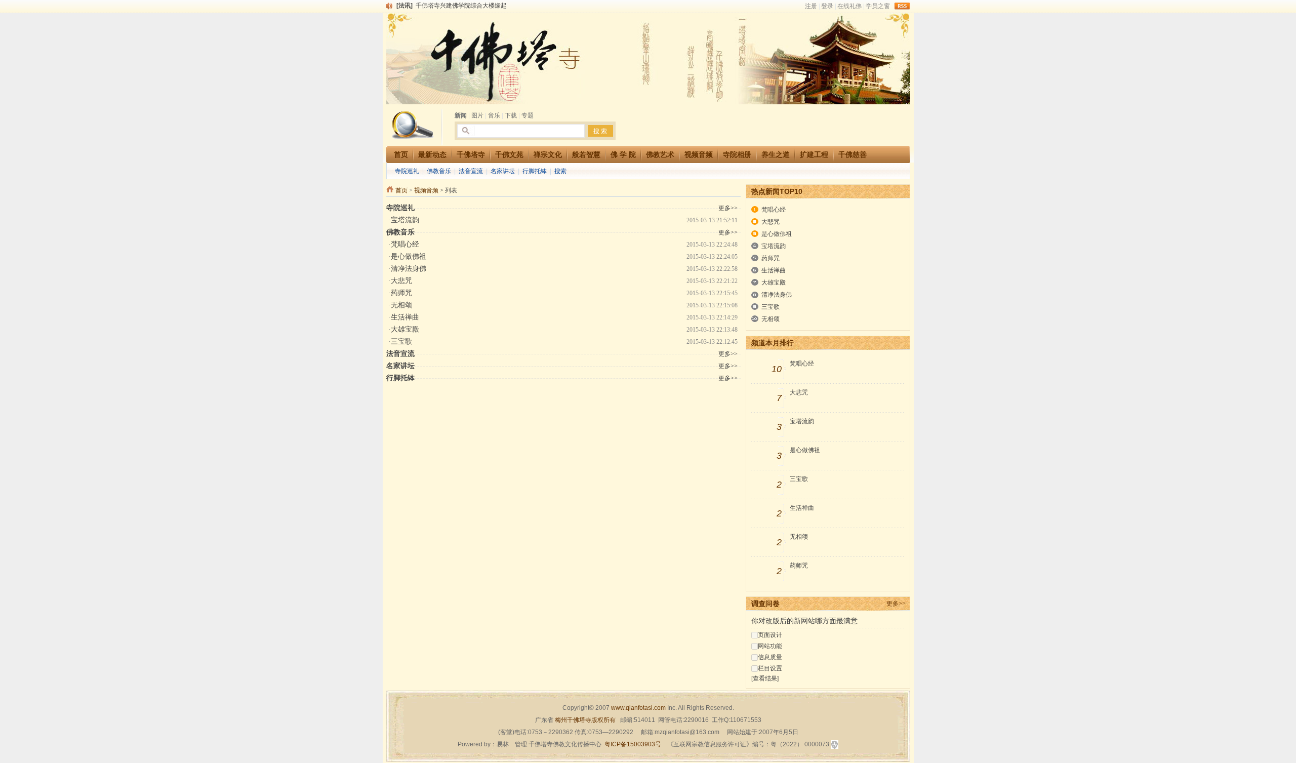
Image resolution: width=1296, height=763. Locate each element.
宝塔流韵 (405, 220)
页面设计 (770, 634)
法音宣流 (471, 171)
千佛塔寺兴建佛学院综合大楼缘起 (461, 5)
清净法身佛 (408, 268)
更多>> (896, 603)
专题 (527, 115)
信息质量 (770, 657)
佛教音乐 (439, 171)
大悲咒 (401, 281)
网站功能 (770, 646)
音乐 (494, 115)
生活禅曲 (405, 317)
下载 (511, 115)
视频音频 (426, 190)
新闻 (461, 115)
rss (902, 6)
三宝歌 (401, 341)
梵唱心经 (405, 244)
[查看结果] (765, 678)
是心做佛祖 (408, 256)
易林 (503, 744)
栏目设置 (770, 668)
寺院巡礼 (407, 171)
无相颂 (401, 305)
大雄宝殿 (405, 329)
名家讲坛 (503, 171)
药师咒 (401, 293)
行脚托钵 (534, 171)
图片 (477, 115)
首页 (401, 190)
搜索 (560, 171)
